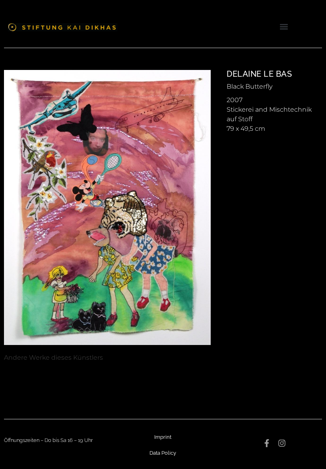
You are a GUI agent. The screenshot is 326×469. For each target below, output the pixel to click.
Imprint (162, 437)
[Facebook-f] (266, 443)
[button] (283, 26)
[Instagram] (281, 443)
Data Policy (162, 453)
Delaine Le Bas (259, 74)
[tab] (53, 357)
